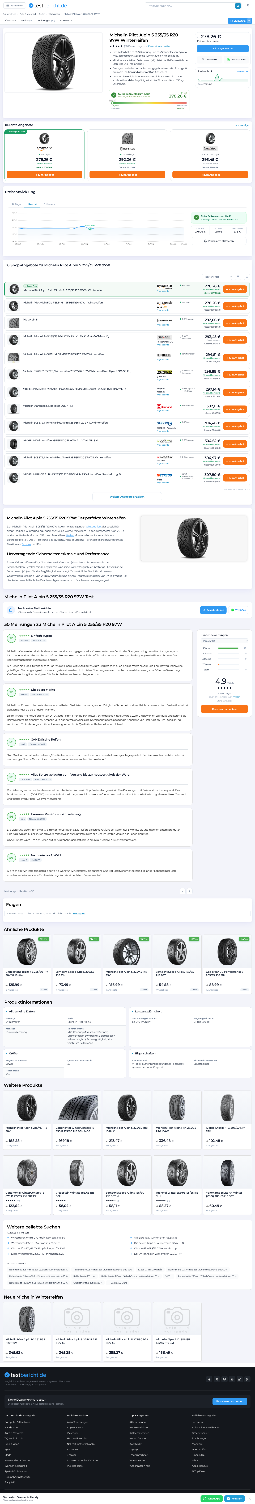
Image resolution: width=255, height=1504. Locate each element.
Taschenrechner (138, 1454)
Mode (8, 1454)
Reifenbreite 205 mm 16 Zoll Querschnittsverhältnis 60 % (197, 1269)
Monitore (197, 1444)
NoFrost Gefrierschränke (81, 1444)
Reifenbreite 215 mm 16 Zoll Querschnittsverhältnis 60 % (38, 1276)
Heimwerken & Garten (17, 1460)
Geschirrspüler (200, 1433)
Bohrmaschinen (138, 1427)
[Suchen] (238, 6)
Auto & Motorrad (28, 14)
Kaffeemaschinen (139, 1433)
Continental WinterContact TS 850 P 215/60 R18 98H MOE (75, 1129)
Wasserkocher (137, 1460)
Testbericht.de (9, 14)
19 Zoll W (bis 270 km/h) (150, 1269)
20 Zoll (168, 1276)
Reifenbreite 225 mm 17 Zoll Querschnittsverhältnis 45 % (103, 1269)
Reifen (42, 14)
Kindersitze (198, 1454)
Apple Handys (199, 1465)
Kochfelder (135, 1444)
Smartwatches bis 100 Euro (82, 1460)
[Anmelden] (247, 5)
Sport (8, 1449)
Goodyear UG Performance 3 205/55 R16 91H (225, 973)
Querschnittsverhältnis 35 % (87, 1282)
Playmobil (73, 1433)
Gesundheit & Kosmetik (18, 1476)
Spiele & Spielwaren (16, 1471)
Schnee (26, 544)
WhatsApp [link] (213, 1498)
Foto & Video (12, 1444)
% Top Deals (199, 1471)
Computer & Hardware (17, 1422)
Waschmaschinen (139, 1465)
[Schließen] (249, 1498)
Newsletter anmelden (230, 1401)
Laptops (134, 1449)
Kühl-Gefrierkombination (206, 1427)
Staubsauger (199, 1438)
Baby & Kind (11, 1482)
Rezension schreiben (224, 709)
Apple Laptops (75, 1427)
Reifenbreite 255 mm (84, 1276)
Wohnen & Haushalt (16, 1465)
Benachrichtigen (215, 610)
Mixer (195, 1460)
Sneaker (71, 1454)
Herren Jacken (137, 1438)
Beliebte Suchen (77, 1415)
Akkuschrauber (137, 1422)
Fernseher (197, 1422)
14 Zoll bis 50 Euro (117, 1282)
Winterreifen (55, 14)
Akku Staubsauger (77, 1422)
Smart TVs (73, 1449)
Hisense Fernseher (77, 1438)
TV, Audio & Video (14, 1438)
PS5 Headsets (74, 1465)
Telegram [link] (236, 1498)
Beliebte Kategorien (204, 1415)
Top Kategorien (139, 1415)
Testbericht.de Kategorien (21, 1415)
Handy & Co (11, 1427)
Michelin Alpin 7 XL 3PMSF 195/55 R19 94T (173, 1341)
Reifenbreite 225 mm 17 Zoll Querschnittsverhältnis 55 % (207, 1276)
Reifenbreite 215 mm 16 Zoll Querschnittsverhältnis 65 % (130, 1276)
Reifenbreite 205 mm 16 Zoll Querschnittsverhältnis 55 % (38, 1269)
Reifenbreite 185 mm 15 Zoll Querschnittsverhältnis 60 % (38, 1282)
